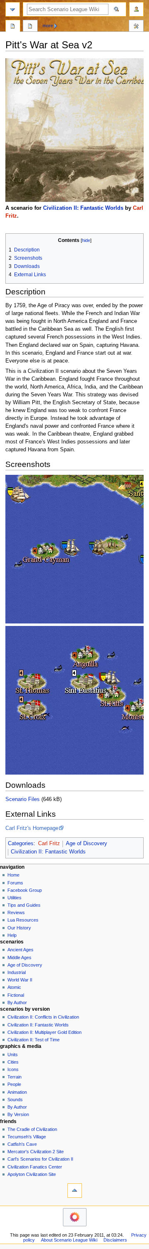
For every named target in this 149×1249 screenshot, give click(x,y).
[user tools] (136, 9)
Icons (13, 1069)
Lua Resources (22, 919)
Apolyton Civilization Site (31, 1174)
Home (13, 874)
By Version (18, 1114)
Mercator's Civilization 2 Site (35, 1151)
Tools (136, 26)
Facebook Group (24, 890)
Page (13, 26)
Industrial (16, 972)
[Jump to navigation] (12, 9)
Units (12, 1054)
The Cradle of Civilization (32, 1129)
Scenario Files (22, 799)
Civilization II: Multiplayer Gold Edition (44, 1032)
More (48, 25)
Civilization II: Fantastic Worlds (83, 208)
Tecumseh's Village (26, 1136)
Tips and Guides (24, 905)
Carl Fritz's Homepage (31, 828)
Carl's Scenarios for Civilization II (40, 1159)
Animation (17, 1092)
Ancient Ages (20, 949)
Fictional (15, 995)
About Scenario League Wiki (69, 1239)
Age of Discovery (86, 843)
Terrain (14, 1076)
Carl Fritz (49, 843)
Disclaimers (115, 1239)
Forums (15, 882)
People (14, 1084)
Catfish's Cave (22, 1144)
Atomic (14, 987)
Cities (13, 1061)
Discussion (30, 26)
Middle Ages (19, 957)
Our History (19, 927)
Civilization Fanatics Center (34, 1166)
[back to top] (74, 1190)
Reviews (16, 912)
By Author (17, 1002)
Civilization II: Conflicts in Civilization (43, 1016)
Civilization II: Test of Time (33, 1039)
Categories (21, 843)
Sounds (15, 1099)
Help (12, 935)
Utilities (14, 897)
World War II (19, 979)
